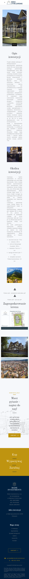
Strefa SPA (14, 538)
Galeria (14, 536)
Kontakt (14, 540)
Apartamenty (14, 531)
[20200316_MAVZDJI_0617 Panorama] (14, 368)
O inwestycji (14, 528)
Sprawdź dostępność (14, 533)
